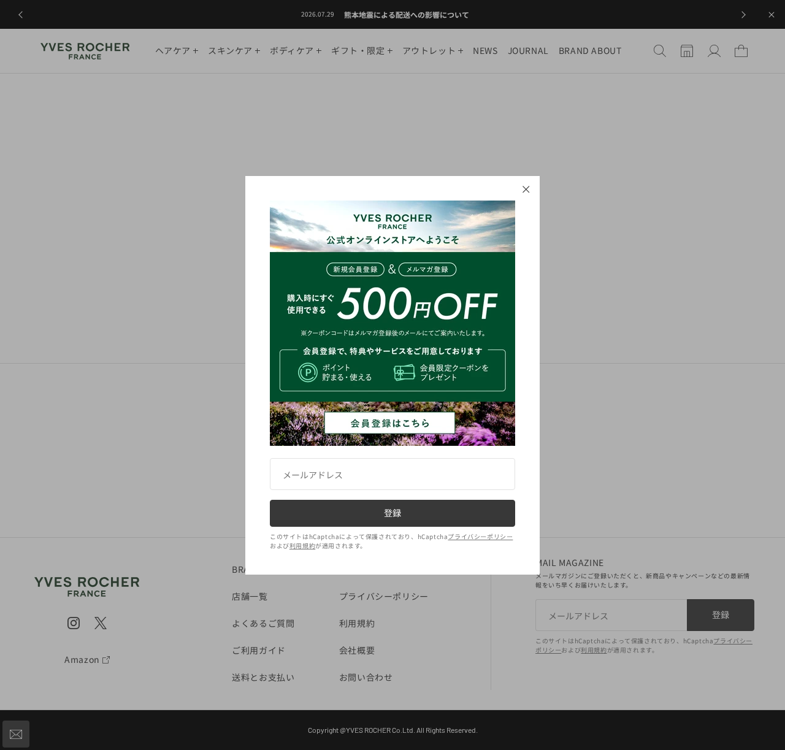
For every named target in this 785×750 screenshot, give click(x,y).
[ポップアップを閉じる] (526, 189)
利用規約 (302, 545)
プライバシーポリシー (480, 536)
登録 (392, 513)
